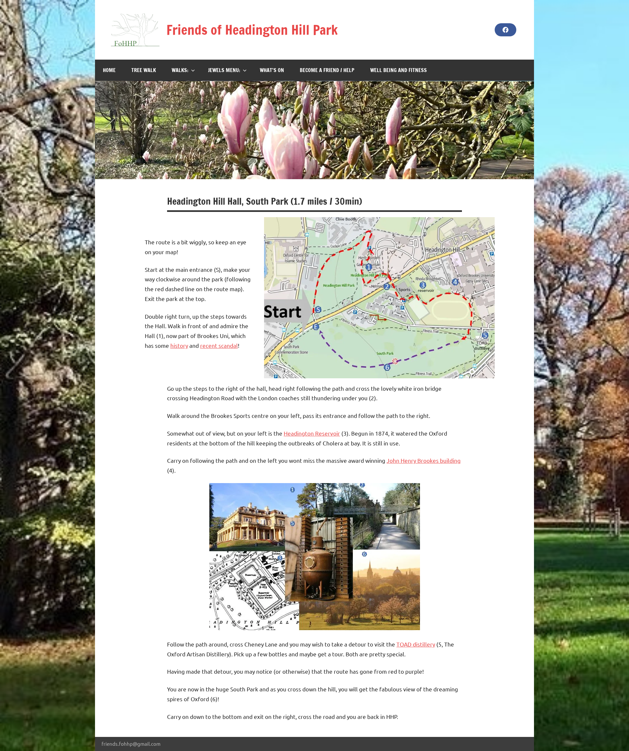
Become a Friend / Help (327, 70)
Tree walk (143, 70)
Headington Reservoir (312, 433)
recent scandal (219, 345)
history (179, 345)
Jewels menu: (224, 70)
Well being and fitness (398, 70)
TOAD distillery (415, 644)
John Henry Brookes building (424, 460)
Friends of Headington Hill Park (252, 29)
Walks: (180, 70)
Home (109, 70)
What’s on (272, 70)
